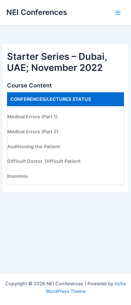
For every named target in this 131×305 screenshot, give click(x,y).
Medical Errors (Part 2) (33, 132)
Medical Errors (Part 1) (32, 117)
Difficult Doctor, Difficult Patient (44, 161)
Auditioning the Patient (33, 146)
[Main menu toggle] (118, 12)
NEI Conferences (36, 12)
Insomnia (17, 176)
